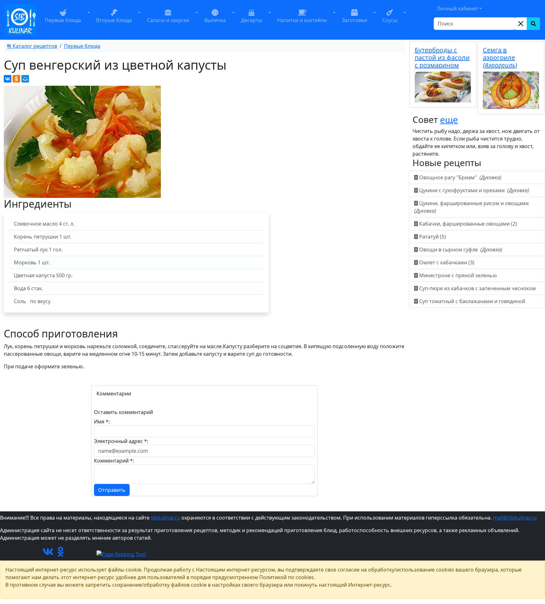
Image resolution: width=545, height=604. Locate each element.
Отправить (112, 489)
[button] (88, 20)
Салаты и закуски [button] (168, 20)
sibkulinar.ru (165, 517)
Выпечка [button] (215, 20)
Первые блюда (82, 46)
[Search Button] (533, 23)
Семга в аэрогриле (500, 57)
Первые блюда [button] (63, 20)
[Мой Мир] (25, 79)
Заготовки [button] (354, 20)
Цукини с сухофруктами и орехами (473, 190)
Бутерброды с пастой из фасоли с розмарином (442, 57)
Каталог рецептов (34, 46)
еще (449, 119)
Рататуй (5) (432, 236)
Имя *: (102, 421)
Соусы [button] (389, 20)
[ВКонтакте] (7, 79)
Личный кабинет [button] (457, 8)
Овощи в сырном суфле (460, 249)
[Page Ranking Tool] (121, 553)
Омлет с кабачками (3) (447, 262)
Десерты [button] (251, 20)
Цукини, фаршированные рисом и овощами (472, 207)
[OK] (60, 553)
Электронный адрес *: (121, 441)
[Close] (520, 23)
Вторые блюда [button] (114, 20)
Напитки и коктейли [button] (302, 20)
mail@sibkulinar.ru (515, 517)
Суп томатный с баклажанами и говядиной (472, 301)
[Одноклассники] (16, 79)
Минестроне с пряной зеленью (458, 275)
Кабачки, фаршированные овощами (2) (468, 223)
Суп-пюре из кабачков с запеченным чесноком (477, 288)
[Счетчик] (81, 553)
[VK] (48, 553)
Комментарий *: (114, 460)
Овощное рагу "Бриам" (459, 177)
